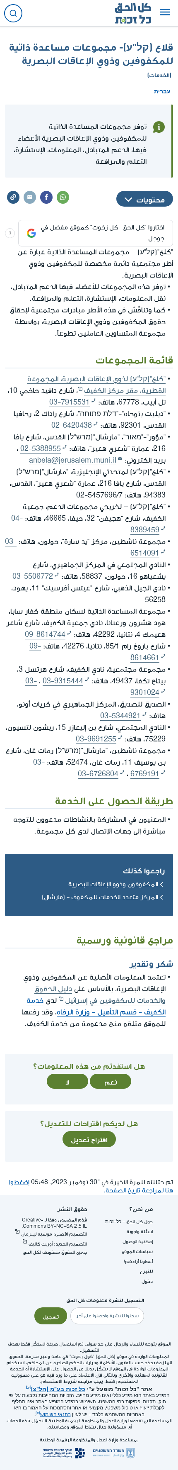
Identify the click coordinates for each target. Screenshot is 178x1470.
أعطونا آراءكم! (138, 1261)
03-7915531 (69, 402)
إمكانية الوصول (138, 1241)
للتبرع (146, 1271)
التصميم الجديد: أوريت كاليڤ (58, 1244)
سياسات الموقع (137, 1251)
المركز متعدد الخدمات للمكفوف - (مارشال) (100, 897)
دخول (147, 1281)
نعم (110, 1081)
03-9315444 (63, 681)
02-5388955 (40, 449)
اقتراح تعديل (89, 1139)
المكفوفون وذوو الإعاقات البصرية (113, 884)
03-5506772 (32, 576)
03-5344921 (120, 716)
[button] (165, 13)
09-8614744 (45, 635)
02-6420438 (71, 425)
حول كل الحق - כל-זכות (129, 1221)
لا (67, 1081)
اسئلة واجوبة (140, 1231)
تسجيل (51, 1316)
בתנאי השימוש (55, 1414)
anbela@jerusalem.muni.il (72, 460)
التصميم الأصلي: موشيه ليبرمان (54, 1234)
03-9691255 (96, 739)
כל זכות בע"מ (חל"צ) (58, 1388)
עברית (162, 90)
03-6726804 (98, 774)
